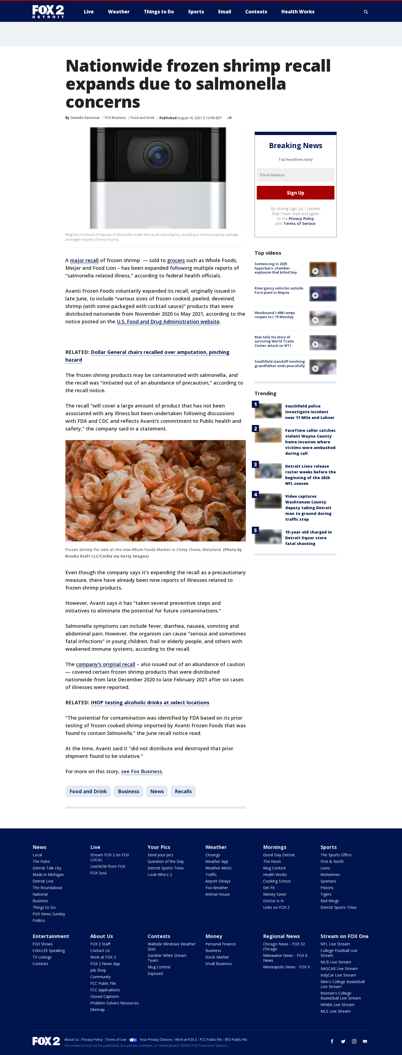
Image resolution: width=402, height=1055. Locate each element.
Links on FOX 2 (276, 907)
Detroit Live (43, 881)
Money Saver (274, 894)
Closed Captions (104, 996)
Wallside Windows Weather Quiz (172, 946)
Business (128, 791)
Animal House (217, 894)
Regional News (281, 936)
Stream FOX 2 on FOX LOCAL (109, 857)
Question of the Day (166, 861)
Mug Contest (274, 868)
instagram (354, 1041)
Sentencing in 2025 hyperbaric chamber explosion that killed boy (276, 268)
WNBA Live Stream (337, 1004)
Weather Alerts (218, 868)
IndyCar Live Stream (338, 975)
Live (95, 847)
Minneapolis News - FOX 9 (286, 966)
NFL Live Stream (335, 943)
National (40, 894)
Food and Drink (142, 117)
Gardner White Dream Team (167, 958)
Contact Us (100, 950)
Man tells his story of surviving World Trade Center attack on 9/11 (274, 341)
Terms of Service (299, 223)
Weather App (216, 861)
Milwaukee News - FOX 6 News (285, 958)
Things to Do (44, 907)
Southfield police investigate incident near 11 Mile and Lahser (309, 411)
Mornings (274, 847)
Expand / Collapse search (366, 12)
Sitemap (97, 1009)
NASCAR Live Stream (339, 968)
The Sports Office (336, 854)
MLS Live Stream (336, 1011)
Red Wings (330, 900)
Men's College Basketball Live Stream (343, 984)
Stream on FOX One (345, 936)
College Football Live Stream (339, 953)
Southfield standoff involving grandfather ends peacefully (280, 363)
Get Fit (269, 887)
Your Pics (159, 847)
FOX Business (115, 117)
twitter (343, 1041)
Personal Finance (220, 943)
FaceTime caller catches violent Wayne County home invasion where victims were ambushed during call (310, 442)
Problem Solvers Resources (114, 1003)
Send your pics (160, 854)
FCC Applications (105, 989)
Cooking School (277, 881)
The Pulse (41, 861)
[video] (323, 269)
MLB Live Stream (336, 962)
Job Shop (98, 970)
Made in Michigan (48, 874)
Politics (39, 920)
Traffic (211, 874)
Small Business (218, 963)
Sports (329, 847)
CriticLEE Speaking (49, 950)
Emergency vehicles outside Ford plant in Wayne (279, 290)
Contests (40, 963)
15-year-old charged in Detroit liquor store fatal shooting (308, 537)
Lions (325, 868)
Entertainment (51, 936)
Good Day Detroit (279, 854)
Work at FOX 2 (103, 957)
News (157, 791)
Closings (212, 854)
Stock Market (217, 957)
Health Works (275, 874)
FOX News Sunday (49, 913)
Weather (216, 847)
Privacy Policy (301, 218)
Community (100, 976)
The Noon (272, 861)
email (365, 1041)
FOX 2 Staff (100, 943)
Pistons (327, 887)
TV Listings (42, 957)
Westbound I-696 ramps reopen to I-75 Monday (275, 314)
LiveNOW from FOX (107, 866)
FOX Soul (98, 872)
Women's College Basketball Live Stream (341, 995)
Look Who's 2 (160, 874)
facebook (332, 1041)
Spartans (328, 881)
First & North (332, 861)
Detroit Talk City (47, 868)
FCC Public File (103, 983)
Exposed (155, 973)
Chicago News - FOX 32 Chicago (284, 946)
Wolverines (330, 874)
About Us (101, 936)
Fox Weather (216, 887)
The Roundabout (47, 887)
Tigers (326, 894)
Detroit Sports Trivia (165, 868)
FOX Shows (43, 943)
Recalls (183, 791)
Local (37, 854)
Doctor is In (273, 900)
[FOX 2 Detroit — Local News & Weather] (51, 11)
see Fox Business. (142, 771)
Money (213, 936)
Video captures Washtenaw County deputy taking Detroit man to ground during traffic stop (308, 508)
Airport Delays (218, 881)
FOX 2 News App (105, 963)
